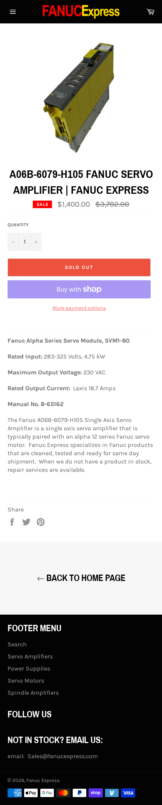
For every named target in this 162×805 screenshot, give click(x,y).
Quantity (18, 224)
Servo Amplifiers (30, 656)
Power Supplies (29, 668)
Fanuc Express (43, 780)
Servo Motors (26, 680)
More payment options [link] (79, 308)
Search (17, 644)
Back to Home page (84, 578)
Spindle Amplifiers (33, 692)
